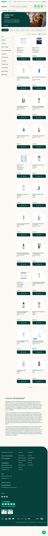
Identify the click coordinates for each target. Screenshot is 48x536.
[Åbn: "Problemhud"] (7, 64)
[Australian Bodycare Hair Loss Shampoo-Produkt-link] (24, 106)
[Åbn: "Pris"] (7, 36)
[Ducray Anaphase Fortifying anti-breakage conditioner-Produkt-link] (39, 282)
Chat (2, 473)
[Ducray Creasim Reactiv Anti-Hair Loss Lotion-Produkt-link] (24, 224)
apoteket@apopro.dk (6, 485)
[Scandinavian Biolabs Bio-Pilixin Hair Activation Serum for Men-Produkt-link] (24, 253)
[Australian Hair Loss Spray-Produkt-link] (39, 136)
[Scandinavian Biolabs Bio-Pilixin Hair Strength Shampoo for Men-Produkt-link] (24, 312)
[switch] (40, 34)
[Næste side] (35, 387)
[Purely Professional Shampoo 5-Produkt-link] (39, 77)
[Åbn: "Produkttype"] (7, 67)
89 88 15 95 (5, 463)
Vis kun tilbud (44, 34)
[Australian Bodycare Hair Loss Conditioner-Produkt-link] (39, 253)
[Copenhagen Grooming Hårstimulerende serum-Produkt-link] (39, 341)
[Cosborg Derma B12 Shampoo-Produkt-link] (24, 370)
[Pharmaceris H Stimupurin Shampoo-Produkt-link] (24, 194)
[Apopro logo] (4, 7)
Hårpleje (9, 10)
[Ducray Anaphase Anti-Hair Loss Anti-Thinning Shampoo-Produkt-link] (24, 77)
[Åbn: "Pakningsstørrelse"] (7, 50)
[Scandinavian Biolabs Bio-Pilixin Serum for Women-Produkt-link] (39, 106)
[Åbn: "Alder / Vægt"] (7, 47)
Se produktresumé (20, 52)
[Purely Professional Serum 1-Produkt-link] (24, 136)
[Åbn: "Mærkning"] (7, 74)
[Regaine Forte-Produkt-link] (24, 48)
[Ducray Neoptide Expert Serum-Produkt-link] (39, 194)
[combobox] (21, 6)
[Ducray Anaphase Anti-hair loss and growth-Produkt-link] (24, 341)
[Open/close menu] (45, 6)
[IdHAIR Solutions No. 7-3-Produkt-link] (39, 370)
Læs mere (6, 25)
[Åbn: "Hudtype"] (7, 61)
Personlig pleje (4, 10)
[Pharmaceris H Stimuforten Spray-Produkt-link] (39, 312)
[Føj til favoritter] (29, 37)
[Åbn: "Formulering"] (7, 57)
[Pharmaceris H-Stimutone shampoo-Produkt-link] (39, 165)
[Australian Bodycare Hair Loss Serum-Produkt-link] (39, 224)
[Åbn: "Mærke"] (7, 40)
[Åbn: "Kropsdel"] (7, 54)
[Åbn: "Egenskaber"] (7, 71)
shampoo (11, 408)
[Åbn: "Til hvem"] (7, 43)
